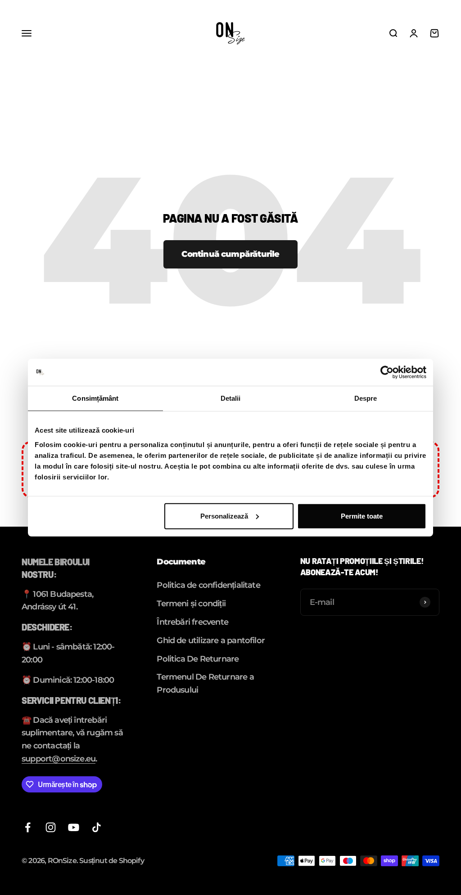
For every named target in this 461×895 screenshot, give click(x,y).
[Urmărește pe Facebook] (28, 827)
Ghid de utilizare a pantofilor (211, 640)
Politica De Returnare (198, 659)
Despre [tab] (365, 398)
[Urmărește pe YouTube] (74, 827)
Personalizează (224, 515)
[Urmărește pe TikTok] (96, 827)
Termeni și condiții (191, 604)
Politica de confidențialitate (208, 585)
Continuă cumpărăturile (230, 254)
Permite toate (362, 515)
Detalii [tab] (231, 398)
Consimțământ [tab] (95, 398)
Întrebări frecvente (192, 622)
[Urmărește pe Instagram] (51, 827)
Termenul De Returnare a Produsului (205, 683)
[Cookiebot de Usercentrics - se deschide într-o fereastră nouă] (387, 372)
